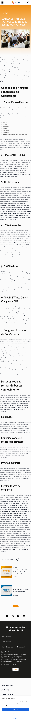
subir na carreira (12, 219)
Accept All (15, 709)
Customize (15, 713)
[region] (15, 708)
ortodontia (5, 132)
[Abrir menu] (2, 3)
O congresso (17, 374)
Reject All (15, 718)
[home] (16, 2)
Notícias (4, 13)
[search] (28, 2)
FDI (14, 319)
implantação (6, 126)
